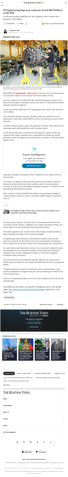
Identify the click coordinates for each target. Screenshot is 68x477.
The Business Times (23, 463)
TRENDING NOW (9, 336)
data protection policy (58, 468)
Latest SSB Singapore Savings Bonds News (48, 378)
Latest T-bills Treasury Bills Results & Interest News (18, 378)
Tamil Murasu (53, 463)
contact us (14, 468)
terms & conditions (37, 468)
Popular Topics (9, 373)
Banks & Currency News (24, 373)
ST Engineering (9, 297)
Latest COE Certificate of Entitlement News (16, 381)
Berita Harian (44, 463)
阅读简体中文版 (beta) (11, 37)
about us (6, 468)
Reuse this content (46, 304)
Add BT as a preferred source (54, 23)
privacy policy (26, 468)
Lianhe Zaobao (34, 463)
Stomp (61, 463)
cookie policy (46, 468)
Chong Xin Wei (14, 30)
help (20, 468)
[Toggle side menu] (2, 2)
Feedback (60, 304)
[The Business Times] (32, 3)
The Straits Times (10, 463)
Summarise (11, 23)
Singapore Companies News (42, 373)
